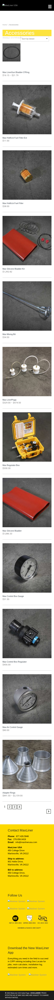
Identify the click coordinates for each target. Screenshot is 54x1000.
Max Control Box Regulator (15, 662)
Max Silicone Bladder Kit (13, 269)
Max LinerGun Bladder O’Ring (16, 72)
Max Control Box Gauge (13, 596)
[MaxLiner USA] (10, 5)
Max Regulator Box (11, 465)
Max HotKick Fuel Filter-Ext (15, 138)
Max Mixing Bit (9, 334)
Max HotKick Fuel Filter (13, 203)
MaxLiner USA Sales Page (20, 993)
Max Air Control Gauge (13, 727)
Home (5, 25)
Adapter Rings (9, 793)
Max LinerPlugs (9, 400)
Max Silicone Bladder (12, 531)
